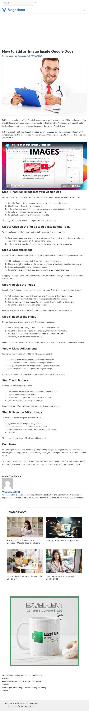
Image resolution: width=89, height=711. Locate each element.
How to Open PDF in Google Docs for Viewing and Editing (24, 688)
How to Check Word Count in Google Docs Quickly (21, 682)
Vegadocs (16, 10)
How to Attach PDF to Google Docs (62, 540)
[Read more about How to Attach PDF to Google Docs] (64, 527)
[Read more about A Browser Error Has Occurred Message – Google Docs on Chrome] (25, 527)
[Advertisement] (44, 30)
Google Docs (7, 56)
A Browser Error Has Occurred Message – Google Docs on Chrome (23, 541)
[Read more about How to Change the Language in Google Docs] (64, 561)
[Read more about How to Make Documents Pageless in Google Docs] (25, 561)
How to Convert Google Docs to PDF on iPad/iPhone (22, 675)
